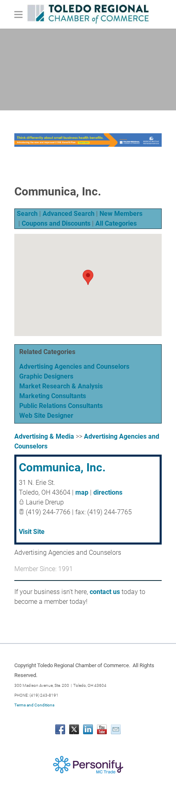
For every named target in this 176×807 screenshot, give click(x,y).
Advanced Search (69, 213)
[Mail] (116, 729)
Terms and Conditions (34, 705)
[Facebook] (60, 729)
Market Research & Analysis (61, 386)
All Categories (116, 223)
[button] (88, 277)
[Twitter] (74, 729)
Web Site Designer (46, 415)
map (81, 492)
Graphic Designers (46, 376)
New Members (120, 213)
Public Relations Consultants (61, 406)
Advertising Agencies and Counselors (74, 366)
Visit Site (32, 532)
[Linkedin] (88, 729)
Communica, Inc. (62, 467)
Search (27, 213)
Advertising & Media (44, 436)
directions (107, 492)
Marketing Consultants (52, 396)
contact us (105, 592)
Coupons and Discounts (56, 223)
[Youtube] (102, 729)
